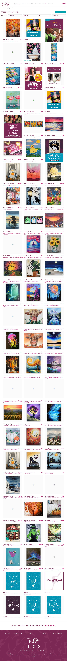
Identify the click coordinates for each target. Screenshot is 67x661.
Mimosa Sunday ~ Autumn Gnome (10, 185)
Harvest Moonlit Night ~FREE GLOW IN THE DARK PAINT (53, 186)
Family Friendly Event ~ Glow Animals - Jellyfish (54, 497)
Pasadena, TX (17, 4)
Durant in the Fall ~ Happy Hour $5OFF (11, 425)
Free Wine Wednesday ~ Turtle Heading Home (53, 282)
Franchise (50, 3)
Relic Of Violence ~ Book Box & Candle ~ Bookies (53, 89)
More (43, 3)
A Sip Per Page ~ (27, 473)
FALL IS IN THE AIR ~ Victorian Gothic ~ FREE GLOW (33, 210)
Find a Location (12, 633)
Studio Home (17, 3)
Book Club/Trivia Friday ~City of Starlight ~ (32, 569)
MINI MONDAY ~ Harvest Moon (30, 521)
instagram (34, 646)
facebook (28, 646)
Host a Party (30, 3)
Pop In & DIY (38, 3)
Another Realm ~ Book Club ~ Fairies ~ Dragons (11, 306)
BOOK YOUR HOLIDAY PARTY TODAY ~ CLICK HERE (33, 618)
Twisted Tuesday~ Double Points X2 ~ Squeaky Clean (33, 65)
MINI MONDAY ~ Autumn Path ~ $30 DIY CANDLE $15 (11, 282)
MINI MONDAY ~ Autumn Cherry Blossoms (32, 449)
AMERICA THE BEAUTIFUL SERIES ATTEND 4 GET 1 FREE (54, 138)
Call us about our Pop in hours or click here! (33, 40)
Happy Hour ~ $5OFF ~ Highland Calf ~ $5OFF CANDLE (33, 330)
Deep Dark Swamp (49, 473)
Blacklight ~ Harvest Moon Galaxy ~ (52, 305)
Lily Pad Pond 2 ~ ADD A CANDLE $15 (10, 89)
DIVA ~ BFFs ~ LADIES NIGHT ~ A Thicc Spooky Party (12, 402)
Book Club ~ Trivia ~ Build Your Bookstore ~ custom (12, 546)
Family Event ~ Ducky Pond (29, 161)
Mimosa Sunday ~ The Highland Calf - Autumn (33, 353)
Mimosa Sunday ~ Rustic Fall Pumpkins (11, 521)
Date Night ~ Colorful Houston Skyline (32, 497)
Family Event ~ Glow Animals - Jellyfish (11, 353)
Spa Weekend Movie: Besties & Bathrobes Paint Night (12, 114)
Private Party (30, 633)
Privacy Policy (26, 650)
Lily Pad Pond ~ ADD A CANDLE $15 (52, 64)
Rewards (64, 3)
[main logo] (6, 1)
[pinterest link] (39, 646)
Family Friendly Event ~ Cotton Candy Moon (33, 257)
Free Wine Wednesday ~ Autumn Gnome (11, 473)
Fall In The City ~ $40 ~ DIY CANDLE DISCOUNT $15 (54, 210)
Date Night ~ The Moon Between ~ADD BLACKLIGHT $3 (32, 114)
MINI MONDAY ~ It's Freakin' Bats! (30, 185)
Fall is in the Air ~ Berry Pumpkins (51, 521)
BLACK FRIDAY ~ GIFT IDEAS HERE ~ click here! (12, 617)
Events (24, 3)
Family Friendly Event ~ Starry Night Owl (53, 401)
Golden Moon (27, 425)
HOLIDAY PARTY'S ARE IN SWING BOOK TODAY (53, 618)
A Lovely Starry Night (7, 161)
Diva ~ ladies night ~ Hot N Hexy (30, 545)
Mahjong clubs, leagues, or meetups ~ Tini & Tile (12, 570)
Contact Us (42, 650)
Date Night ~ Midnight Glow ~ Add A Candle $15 (13, 257)
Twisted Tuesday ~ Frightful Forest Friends (12, 377)
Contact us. (50, 626)
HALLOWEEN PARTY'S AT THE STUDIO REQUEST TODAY (32, 594)
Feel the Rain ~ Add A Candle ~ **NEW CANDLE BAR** (54, 546)
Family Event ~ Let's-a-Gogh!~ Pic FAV (32, 137)
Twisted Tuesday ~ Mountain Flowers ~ (53, 449)
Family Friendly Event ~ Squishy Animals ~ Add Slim (33, 234)
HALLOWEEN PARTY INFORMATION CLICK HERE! (11, 594)
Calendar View (60, 12)
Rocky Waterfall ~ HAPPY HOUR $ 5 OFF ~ (53, 329)
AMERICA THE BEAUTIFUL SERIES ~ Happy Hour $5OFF (13, 498)
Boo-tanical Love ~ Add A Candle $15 (31, 281)
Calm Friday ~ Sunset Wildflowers (31, 305)
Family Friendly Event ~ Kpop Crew (10, 329)
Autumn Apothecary (7, 209)
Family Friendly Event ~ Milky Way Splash (53, 425)
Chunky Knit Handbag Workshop (10, 64)
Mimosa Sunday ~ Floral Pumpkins (10, 449)
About (44, 633)
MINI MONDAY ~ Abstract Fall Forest (10, 40)
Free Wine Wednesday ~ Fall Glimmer (32, 377)
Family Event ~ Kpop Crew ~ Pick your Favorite (54, 569)
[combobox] (15, 15)
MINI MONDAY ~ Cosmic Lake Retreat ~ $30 (54, 353)
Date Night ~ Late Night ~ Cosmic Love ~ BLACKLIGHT (32, 402)
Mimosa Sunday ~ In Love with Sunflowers (53, 257)
